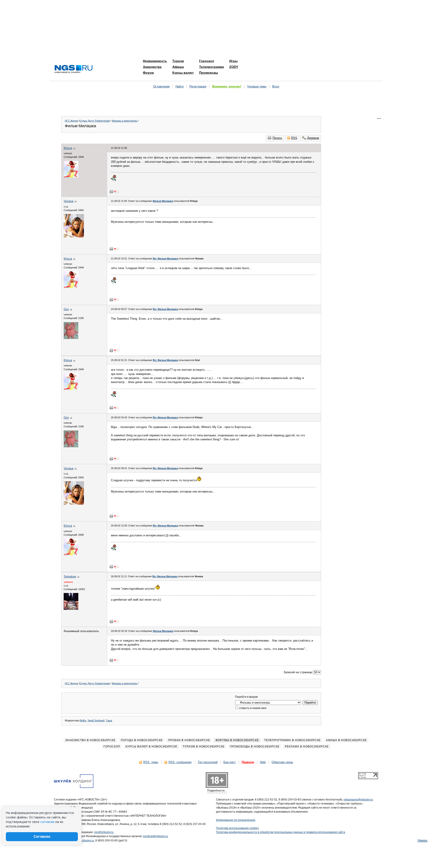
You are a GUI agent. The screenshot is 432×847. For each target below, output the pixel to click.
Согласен (42, 836)
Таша (109, 720)
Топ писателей (208, 762)
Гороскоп (206, 61)
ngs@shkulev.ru (104, 832)
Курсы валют (183, 72)
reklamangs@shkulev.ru (358, 799)
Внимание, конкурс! (226, 86)
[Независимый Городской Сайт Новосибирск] (73, 69)
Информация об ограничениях (235, 820)
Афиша (178, 67)
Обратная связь (282, 762)
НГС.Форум (71, 120)
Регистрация (197, 86)
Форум (148, 72)
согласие (47, 822)
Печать (277, 138)
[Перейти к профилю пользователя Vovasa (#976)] (74, 236)
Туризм (178, 61)
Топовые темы (256, 86)
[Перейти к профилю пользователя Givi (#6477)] (71, 338)
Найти (180, 86)
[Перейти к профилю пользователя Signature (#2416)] (71, 609)
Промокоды (208, 72)
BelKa (83, 720)
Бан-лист (229, 762)
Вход (275, 86)
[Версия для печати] (111, 191)
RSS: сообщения (180, 762)
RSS (294, 138)
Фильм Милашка (163, 201)
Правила (248, 762)
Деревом (313, 138)
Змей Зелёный (96, 720)
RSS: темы (150, 762)
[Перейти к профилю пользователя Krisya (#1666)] (71, 176)
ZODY (233, 67)
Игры (233, 61)
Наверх (423, 840)
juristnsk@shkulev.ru (155, 836)
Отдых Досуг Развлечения (94, 120)
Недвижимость (155, 61)
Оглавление (161, 86)
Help (263, 762)
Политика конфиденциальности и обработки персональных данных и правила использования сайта (280, 832)
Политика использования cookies (237, 828)
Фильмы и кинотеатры (124, 120)
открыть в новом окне (252, 708)
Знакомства (152, 67)
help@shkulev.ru (84, 840)
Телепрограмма (211, 67)
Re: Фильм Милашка (165, 258)
